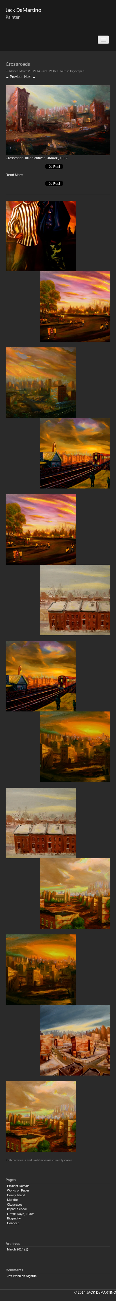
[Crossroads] (58, 120)
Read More (14, 175)
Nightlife (12, 1199)
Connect (13, 1223)
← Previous (14, 77)
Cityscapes (77, 71)
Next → (29, 77)
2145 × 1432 (57, 71)
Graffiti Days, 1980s (20, 1213)
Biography (14, 1218)
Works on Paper (18, 1190)
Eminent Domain (18, 1186)
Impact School (16, 1209)
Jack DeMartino (23, 10)
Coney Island (16, 1195)
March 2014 (15, 1249)
